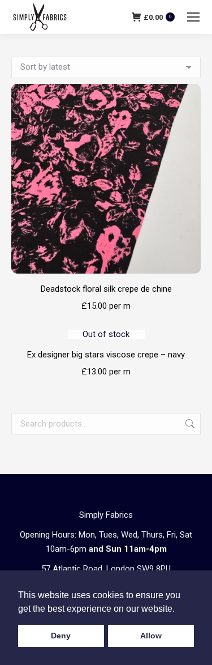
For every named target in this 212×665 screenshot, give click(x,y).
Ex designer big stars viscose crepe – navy (106, 354)
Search (188, 423)
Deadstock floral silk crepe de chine (106, 289)
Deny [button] (61, 635)
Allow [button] (151, 635)
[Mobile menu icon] (193, 17)
